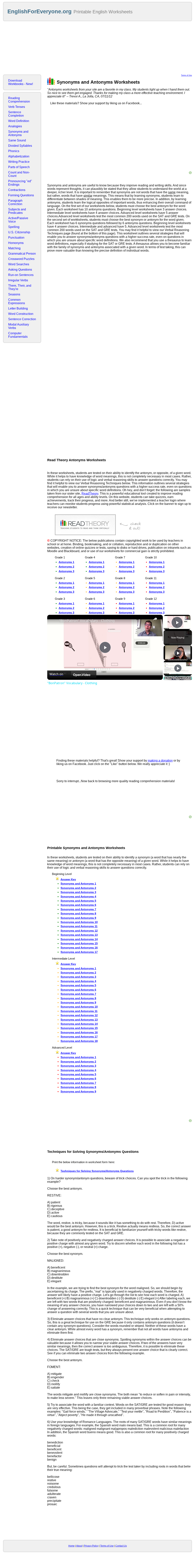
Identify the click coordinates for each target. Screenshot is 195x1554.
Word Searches (18, 264)
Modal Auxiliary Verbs (18, 326)
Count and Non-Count (19, 174)
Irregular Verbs (18, 280)
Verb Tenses (16, 106)
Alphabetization (18, 156)
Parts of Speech (19, 167)
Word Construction (20, 313)
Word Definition (18, 121)
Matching (14, 248)
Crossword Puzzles (21, 259)
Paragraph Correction (15, 202)
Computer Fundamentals (18, 335)
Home (71, 1545)
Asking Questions (20, 269)
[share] (155, 618)
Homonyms (16, 243)
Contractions (16, 190)
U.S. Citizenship (19, 232)
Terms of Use (186, 75)
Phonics (13, 151)
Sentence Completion (16, 114)
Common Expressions (16, 301)
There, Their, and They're (19, 287)
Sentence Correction (22, 319)
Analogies (15, 126)
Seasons (14, 294)
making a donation (160, 760)
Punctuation (16, 237)
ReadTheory (90, 493)
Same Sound (17, 140)
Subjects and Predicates (17, 211)
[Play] (178, 653)
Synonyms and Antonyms (18, 133)
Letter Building (18, 308)
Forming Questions (21, 195)
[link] (53, 621)
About (79, 1545)
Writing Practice (19, 161)
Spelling (13, 227)
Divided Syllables (20, 145)
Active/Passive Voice (18, 220)
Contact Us (121, 1545)
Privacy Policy (91, 1545)
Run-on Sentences (21, 275)
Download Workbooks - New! (20, 82)
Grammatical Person (22, 253)
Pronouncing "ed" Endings (20, 183)
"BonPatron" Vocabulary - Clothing (87, 620)
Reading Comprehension (19, 99)
